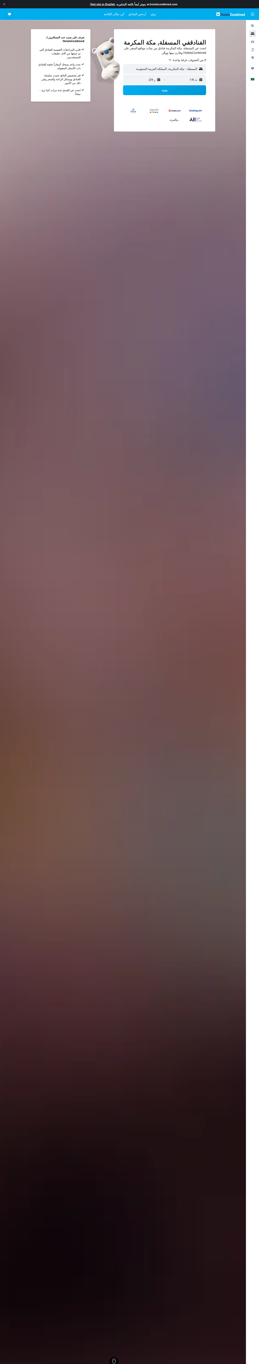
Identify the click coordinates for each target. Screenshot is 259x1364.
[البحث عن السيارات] (252, 41)
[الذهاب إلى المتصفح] (252, 57)
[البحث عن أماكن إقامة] (252, 34)
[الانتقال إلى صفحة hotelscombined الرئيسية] (230, 14)
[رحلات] (252, 68)
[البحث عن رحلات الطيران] (252, 26)
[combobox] (187, 60)
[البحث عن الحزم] (252, 49)
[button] (4, 4)
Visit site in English (102, 4)
